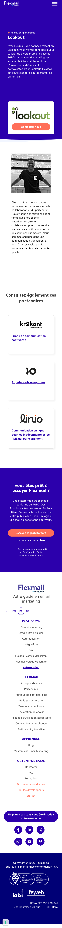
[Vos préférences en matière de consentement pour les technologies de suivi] (6, 922)
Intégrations (31, 644)
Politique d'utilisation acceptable (31, 717)
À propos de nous (31, 683)
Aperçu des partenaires (23, 32)
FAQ (31, 772)
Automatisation (31, 638)
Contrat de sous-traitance (31, 723)
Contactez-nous (31, 126)
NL (7, 611)
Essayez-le (31, 532)
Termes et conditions (31, 706)
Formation (31, 778)
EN (14, 611)
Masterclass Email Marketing (31, 751)
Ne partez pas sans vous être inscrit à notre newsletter (31, 816)
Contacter (31, 767)
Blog (31, 745)
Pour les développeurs (30, 790)
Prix (31, 650)
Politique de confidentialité (31, 694)
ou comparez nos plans (31, 540)
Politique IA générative (31, 729)
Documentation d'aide (30, 784)
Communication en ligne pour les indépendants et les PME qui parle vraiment (31, 434)
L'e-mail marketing (31, 627)
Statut (30, 795)
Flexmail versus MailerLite (31, 661)
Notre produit (31, 667)
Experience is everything (28, 382)
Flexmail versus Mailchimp (31, 655)
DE (28, 611)
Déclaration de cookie (31, 712)
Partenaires (31, 689)
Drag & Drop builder (31, 632)
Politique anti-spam (31, 700)
